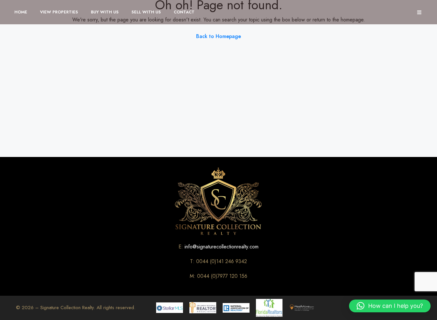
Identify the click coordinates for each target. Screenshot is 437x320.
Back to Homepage (218, 36)
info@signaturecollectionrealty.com (221, 246)
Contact (184, 12)
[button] (390, 306)
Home (20, 12)
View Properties (59, 12)
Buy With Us (105, 12)
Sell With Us (146, 12)
